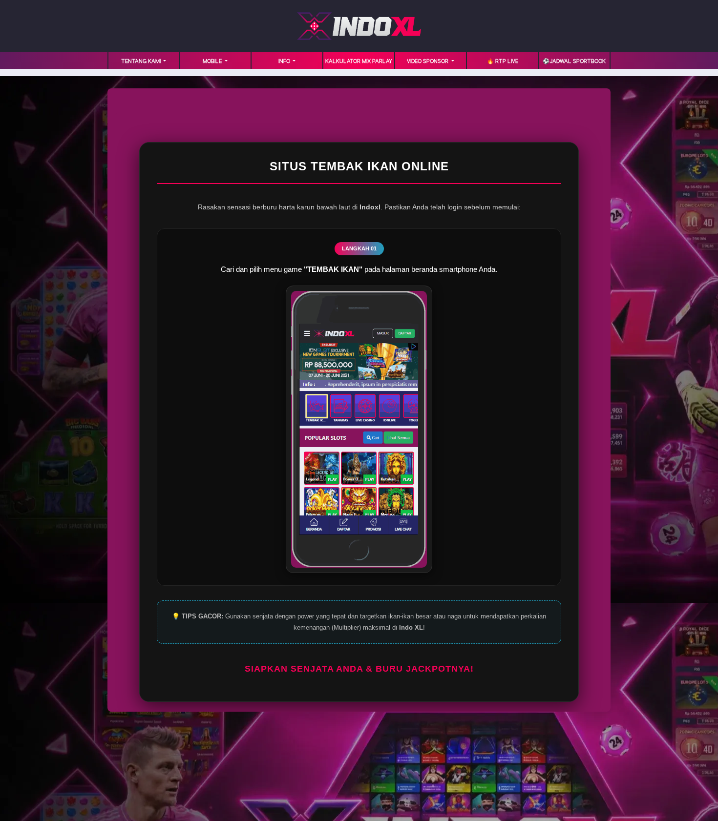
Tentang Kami (141, 61)
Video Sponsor (428, 61)
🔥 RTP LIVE (502, 61)
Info (285, 61)
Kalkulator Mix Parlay (358, 61)
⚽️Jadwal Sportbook (574, 61)
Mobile (213, 61)
